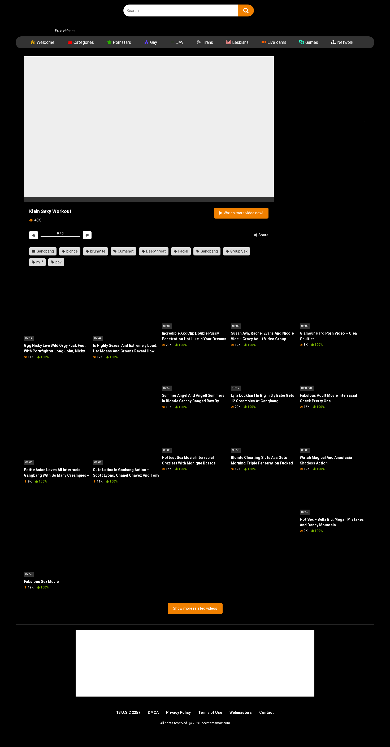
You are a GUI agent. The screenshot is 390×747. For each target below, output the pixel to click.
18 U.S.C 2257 (128, 712)
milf (39, 262)
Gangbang (45, 251)
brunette (97, 251)
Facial (182, 251)
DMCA (153, 712)
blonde (72, 251)
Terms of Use (210, 712)
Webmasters (240, 712)
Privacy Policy (178, 712)
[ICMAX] (63, 14)
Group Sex (238, 251)
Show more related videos (195, 608)
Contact (266, 712)
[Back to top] (372, 730)
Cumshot (125, 251)
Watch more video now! (243, 213)
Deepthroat (155, 251)
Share (263, 235)
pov (58, 262)
